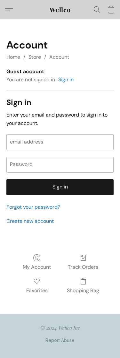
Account (59, 57)
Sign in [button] (66, 79)
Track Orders (83, 267)
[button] (60, 9)
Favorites (37, 290)
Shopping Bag (83, 290)
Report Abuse (60, 340)
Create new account (30, 221)
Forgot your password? (33, 207)
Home (13, 57)
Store (34, 57)
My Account (37, 267)
